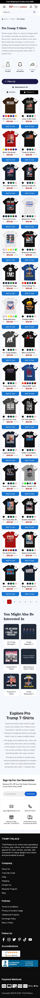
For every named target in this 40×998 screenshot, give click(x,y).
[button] (16, 100)
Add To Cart (10, 126)
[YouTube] (30, 940)
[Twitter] (14, 940)
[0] (35, 7)
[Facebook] (3, 940)
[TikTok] (25, 940)
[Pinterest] (19, 940)
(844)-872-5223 (30, 811)
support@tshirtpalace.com (11, 811)
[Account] (30, 7)
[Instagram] (9, 940)
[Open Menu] (4, 7)
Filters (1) (11, 81)
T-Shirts (12, 19)
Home (6, 19)
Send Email (30, 794)
